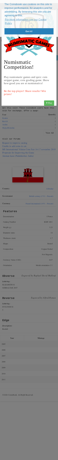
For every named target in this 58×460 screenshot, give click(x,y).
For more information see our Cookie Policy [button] (26, 21)
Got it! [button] (29, 31)
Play (49, 103)
